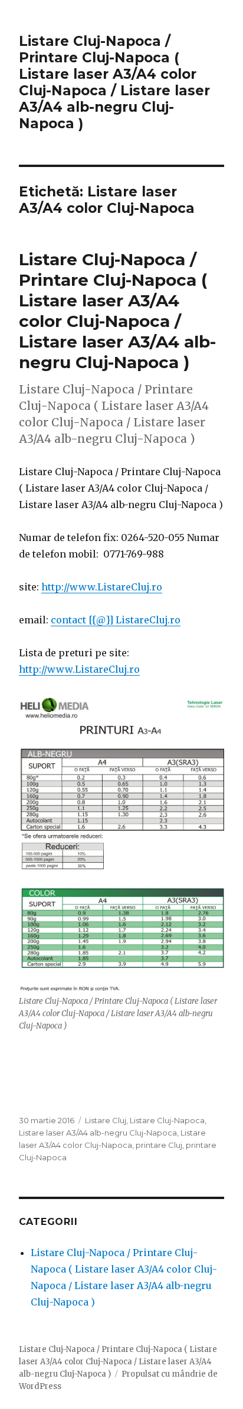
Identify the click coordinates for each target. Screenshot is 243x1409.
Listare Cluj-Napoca (167, 1120)
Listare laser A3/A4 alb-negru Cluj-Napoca (98, 1132)
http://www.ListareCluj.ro (101, 587)
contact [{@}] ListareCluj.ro (115, 620)
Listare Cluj (105, 1120)
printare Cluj (159, 1145)
